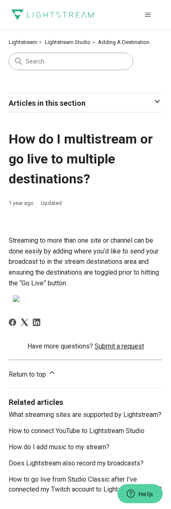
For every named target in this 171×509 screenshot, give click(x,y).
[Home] (53, 14)
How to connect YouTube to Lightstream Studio (76, 431)
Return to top (28, 374)
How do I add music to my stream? (59, 447)
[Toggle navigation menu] (147, 15)
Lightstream (23, 42)
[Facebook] (12, 322)
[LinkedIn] (36, 322)
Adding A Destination (123, 42)
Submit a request (119, 346)
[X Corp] (24, 322)
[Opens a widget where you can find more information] (140, 494)
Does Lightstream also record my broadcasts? (76, 463)
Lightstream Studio (67, 42)
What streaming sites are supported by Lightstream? (85, 415)
